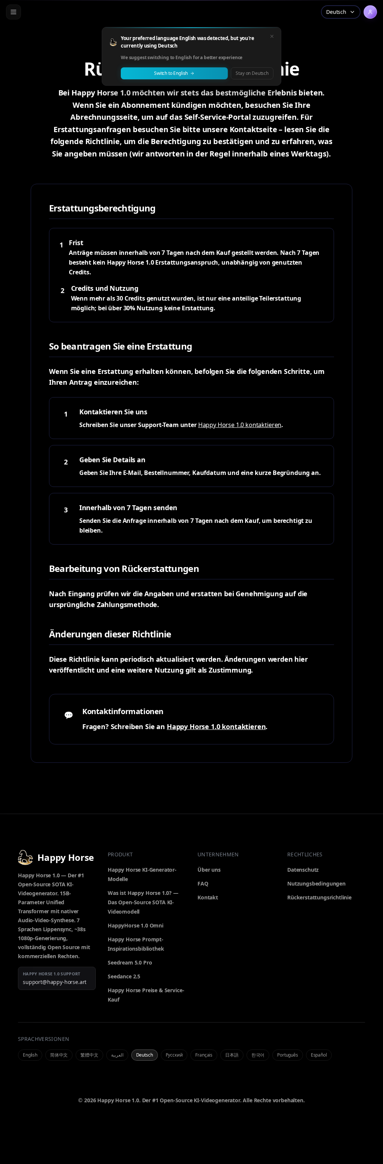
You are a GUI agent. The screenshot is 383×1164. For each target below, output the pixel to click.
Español (319, 1055)
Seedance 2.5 (124, 976)
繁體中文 (89, 1055)
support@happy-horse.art (54, 981)
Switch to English (171, 73)
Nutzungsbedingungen (316, 883)
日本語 (232, 1055)
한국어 (258, 1055)
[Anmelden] (370, 12)
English (30, 1055)
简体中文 (59, 1055)
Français (203, 1055)
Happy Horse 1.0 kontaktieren (240, 425)
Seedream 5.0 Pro (130, 962)
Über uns (209, 869)
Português (287, 1055)
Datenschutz (303, 869)
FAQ (202, 883)
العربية (117, 1055)
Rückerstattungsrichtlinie (319, 897)
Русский (174, 1055)
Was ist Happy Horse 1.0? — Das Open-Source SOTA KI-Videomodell (143, 902)
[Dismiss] (271, 36)
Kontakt (207, 897)
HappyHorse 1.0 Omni (135, 925)
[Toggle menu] (13, 11)
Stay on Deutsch (252, 73)
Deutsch (144, 1055)
